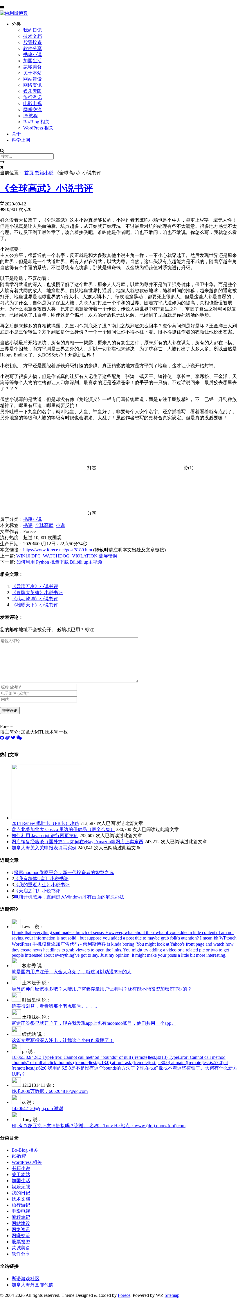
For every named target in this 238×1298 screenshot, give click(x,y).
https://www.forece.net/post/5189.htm (57, 549)
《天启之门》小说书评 (37, 890)
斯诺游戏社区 (25, 1278)
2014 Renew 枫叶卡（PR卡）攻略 (45, 823)
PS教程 (30, 115)
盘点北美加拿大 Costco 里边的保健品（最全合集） (63, 829)
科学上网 (21, 140)
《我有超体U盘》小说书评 (41, 878)
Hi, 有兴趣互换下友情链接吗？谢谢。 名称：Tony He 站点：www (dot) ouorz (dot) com (98, 1125)
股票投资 (32, 42)
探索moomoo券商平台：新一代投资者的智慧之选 (64, 872)
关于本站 (32, 72)
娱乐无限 (32, 91)
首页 (29, 172)
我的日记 (32, 30)
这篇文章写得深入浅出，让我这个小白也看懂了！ (63, 1040)
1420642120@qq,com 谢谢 (37, 1108)
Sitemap (172, 1295)
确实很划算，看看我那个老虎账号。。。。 (56, 1006)
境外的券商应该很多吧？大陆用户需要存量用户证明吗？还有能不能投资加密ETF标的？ (102, 988)
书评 (28, 525)
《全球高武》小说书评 (46, 188)
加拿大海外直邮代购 (32, 1284)
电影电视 (32, 103)
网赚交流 (32, 109)
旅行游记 (32, 97)
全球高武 (44, 525)
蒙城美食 (32, 66)
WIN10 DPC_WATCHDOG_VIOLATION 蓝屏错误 (66, 555)
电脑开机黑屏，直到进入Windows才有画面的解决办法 (69, 896)
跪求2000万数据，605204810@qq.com (50, 1091)
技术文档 (32, 36)
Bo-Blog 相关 (36, 121)
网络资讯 (32, 85)
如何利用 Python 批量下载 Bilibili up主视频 (59, 562)
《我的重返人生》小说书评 (42, 884)
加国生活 (32, 60)
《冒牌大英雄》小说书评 (37, 592)
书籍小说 (32, 54)
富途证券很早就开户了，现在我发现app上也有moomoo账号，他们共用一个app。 (94, 1023)
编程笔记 (21, 1217)
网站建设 (32, 79)
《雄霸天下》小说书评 (35, 604)
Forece (124, 1295)
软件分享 (32, 48)
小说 (60, 525)
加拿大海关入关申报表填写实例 (44, 847)
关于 (16, 134)
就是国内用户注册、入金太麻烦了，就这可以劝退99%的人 (71, 971)
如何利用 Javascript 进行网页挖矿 (45, 835)
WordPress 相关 (38, 127)
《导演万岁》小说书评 (35, 586)
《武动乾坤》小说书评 (35, 598)
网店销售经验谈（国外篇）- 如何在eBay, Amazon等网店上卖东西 (77, 841)
